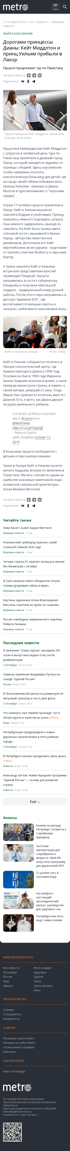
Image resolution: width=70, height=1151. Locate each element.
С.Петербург (10, 665)
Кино (37, 990)
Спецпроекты (12, 1014)
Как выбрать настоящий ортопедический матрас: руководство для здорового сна (50, 901)
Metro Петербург (14, 1071)
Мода (6, 723)
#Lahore (27, 418)
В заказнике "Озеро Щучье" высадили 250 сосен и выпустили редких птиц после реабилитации (31, 655)
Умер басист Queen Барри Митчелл (27, 528)
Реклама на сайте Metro (19, 1043)
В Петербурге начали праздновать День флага (34, 756)
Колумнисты (11, 1019)
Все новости (11, 968)
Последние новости (21, 642)
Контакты (9, 1052)
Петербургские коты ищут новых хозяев (49, 918)
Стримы (8, 1010)
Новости (8, 766)
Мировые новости (13, 533)
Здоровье (40, 972)
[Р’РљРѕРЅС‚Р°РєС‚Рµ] (22, 81)
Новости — (44, 22)
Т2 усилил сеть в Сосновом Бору (47, 875)
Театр (37, 981)
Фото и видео (43, 968)
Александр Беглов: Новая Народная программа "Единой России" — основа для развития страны (35, 780)
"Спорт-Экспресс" (28, 1114)
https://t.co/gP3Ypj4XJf (27, 428)
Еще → (35, 801)
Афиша (8, 986)
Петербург (10, 972)
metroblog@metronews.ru (17, 1111)
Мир (6, 981)
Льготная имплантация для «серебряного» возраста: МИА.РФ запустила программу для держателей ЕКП (50, 856)
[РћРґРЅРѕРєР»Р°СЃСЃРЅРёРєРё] (28, 81)
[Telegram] (33, 81)
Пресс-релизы (43, 986)
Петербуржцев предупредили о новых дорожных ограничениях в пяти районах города (31, 736)
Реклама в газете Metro (18, 1038)
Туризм (38, 977)
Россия (7, 684)
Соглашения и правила (19, 1047)
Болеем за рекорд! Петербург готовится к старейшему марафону (51, 831)
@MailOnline (21, 423)
